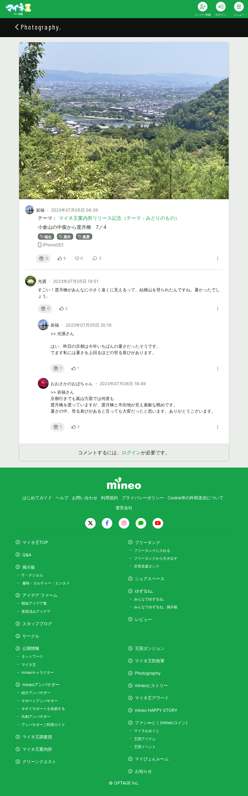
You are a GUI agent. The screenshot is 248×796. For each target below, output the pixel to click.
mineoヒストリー (151, 685)
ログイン (131, 452)
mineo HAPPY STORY (156, 710)
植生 (48, 236)
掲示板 (28, 567)
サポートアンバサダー (39, 700)
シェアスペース (150, 578)
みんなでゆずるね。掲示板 (156, 607)
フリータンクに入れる (152, 550)
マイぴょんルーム (152, 758)
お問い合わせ (84, 497)
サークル (30, 635)
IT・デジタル (32, 575)
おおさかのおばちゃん (72, 383)
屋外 (67, 236)
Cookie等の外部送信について (196, 497)
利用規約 (109, 497)
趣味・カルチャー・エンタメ (45, 583)
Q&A (26, 554)
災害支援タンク (146, 566)
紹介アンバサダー (36, 692)
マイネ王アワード (152, 697)
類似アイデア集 (34, 603)
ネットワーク (32, 656)
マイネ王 (28, 664)
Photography (148, 673)
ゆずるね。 (145, 590)
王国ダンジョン (150, 648)
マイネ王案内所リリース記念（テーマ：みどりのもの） (119, 218)
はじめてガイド (37, 497)
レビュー (143, 619)
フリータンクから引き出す (156, 558)
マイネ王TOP (35, 542)
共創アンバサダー (36, 716)
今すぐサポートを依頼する (43, 708)
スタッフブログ (37, 623)
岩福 (40, 210)
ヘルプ (62, 497)
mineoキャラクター (37, 672)
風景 (86, 236)
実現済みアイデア (36, 611)
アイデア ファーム (39, 595)
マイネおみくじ (146, 730)
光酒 (42, 281)
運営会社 (124, 507)
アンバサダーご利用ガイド (43, 724)
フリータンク (147, 542)
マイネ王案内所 (37, 749)
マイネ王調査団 (37, 736)
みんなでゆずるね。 (150, 599)
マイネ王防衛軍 (150, 660)
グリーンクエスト (39, 761)
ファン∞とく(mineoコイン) (161, 722)
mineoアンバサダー (41, 684)
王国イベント (145, 746)
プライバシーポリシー (143, 497)
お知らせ (143, 771)
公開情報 (30, 648)
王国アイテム (145, 739)
